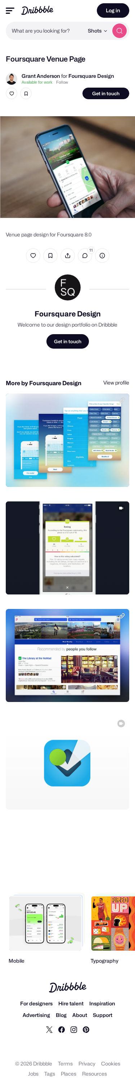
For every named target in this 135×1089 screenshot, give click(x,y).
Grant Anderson (41, 76)
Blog (61, 1015)
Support (102, 1015)
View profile (116, 382)
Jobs (33, 1074)
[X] (49, 1029)
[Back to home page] (37, 10)
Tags (49, 1074)
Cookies (110, 1063)
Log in (113, 10)
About (79, 1015)
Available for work (37, 82)
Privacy (86, 1063)
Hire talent (71, 1003)
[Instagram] (74, 1029)
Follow (62, 82)
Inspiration (102, 1003)
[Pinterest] (86, 1029)
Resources (94, 1074)
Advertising (36, 1015)
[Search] (119, 31)
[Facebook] (61, 1029)
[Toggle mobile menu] (10, 10)
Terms (65, 1063)
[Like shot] (11, 93)
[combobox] (45, 30)
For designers (36, 1003)
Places (68, 1074)
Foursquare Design (91, 76)
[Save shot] (26, 93)
